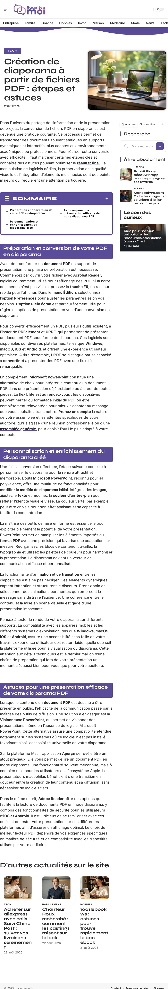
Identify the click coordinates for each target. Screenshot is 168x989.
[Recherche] (149, 9)
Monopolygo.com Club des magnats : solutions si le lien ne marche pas (150, 198)
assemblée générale (18, 429)
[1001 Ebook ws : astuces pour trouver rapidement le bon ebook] (94, 887)
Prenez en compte (74, 411)
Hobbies (86, 904)
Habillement (51, 904)
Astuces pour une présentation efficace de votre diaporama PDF (82, 213)
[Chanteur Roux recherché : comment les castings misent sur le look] (56, 887)
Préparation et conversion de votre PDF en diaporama (31, 211)
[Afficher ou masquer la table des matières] (82, 198)
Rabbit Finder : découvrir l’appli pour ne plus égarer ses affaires (150, 176)
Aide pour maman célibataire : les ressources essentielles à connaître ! (142, 236)
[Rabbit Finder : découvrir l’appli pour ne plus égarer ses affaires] (126, 174)
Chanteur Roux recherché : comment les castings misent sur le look (56, 923)
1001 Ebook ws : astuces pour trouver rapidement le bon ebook (94, 926)
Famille (128, 227)
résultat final (88, 163)
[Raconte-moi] (29, 9)
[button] (161, 124)
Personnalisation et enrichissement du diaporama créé (24, 224)
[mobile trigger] (7, 9)
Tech (12, 50)
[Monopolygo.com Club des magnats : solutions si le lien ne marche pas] (126, 196)
